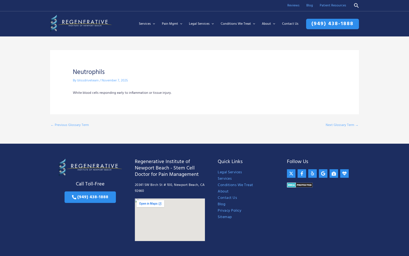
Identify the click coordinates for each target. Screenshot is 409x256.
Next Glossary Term (342, 125)
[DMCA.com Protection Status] (300, 185)
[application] (153, 24)
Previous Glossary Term (69, 125)
